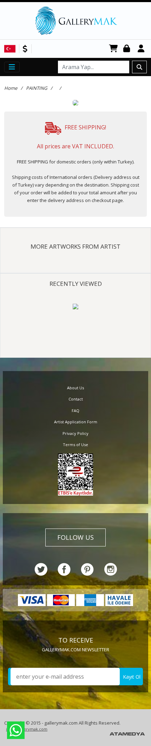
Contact (75, 399)
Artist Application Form (75, 421)
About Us (75, 387)
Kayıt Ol (131, 676)
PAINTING (36, 88)
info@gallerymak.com (26, 729)
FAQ (75, 410)
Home (10, 88)
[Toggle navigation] (12, 67)
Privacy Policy (75, 433)
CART (113, 49)
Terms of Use (75, 444)
